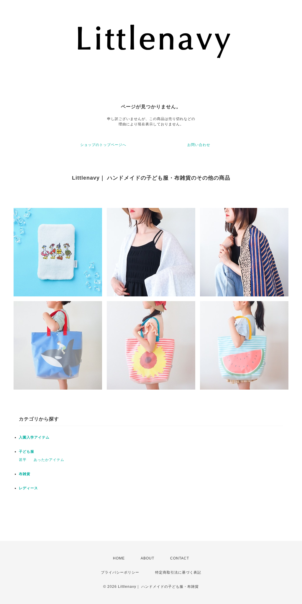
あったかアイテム (49, 460)
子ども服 (26, 451)
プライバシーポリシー (120, 572)
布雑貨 (24, 474)
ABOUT (147, 558)
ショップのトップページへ (103, 145)
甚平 (23, 460)
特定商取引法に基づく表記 (178, 572)
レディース (28, 488)
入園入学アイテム (34, 437)
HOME (119, 558)
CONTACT (179, 558)
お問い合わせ (198, 145)
